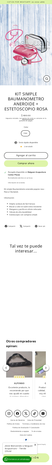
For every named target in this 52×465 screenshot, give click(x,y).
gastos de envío (28, 118)
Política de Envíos (13, 424)
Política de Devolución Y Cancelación (26, 427)
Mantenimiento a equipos (20, 431)
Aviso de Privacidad (34, 420)
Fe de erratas (36, 431)
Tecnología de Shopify (39, 444)
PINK (25, 133)
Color (26, 127)
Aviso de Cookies (26, 435)
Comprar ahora (26, 163)
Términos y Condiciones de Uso (33, 424)
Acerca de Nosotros (18, 420)
